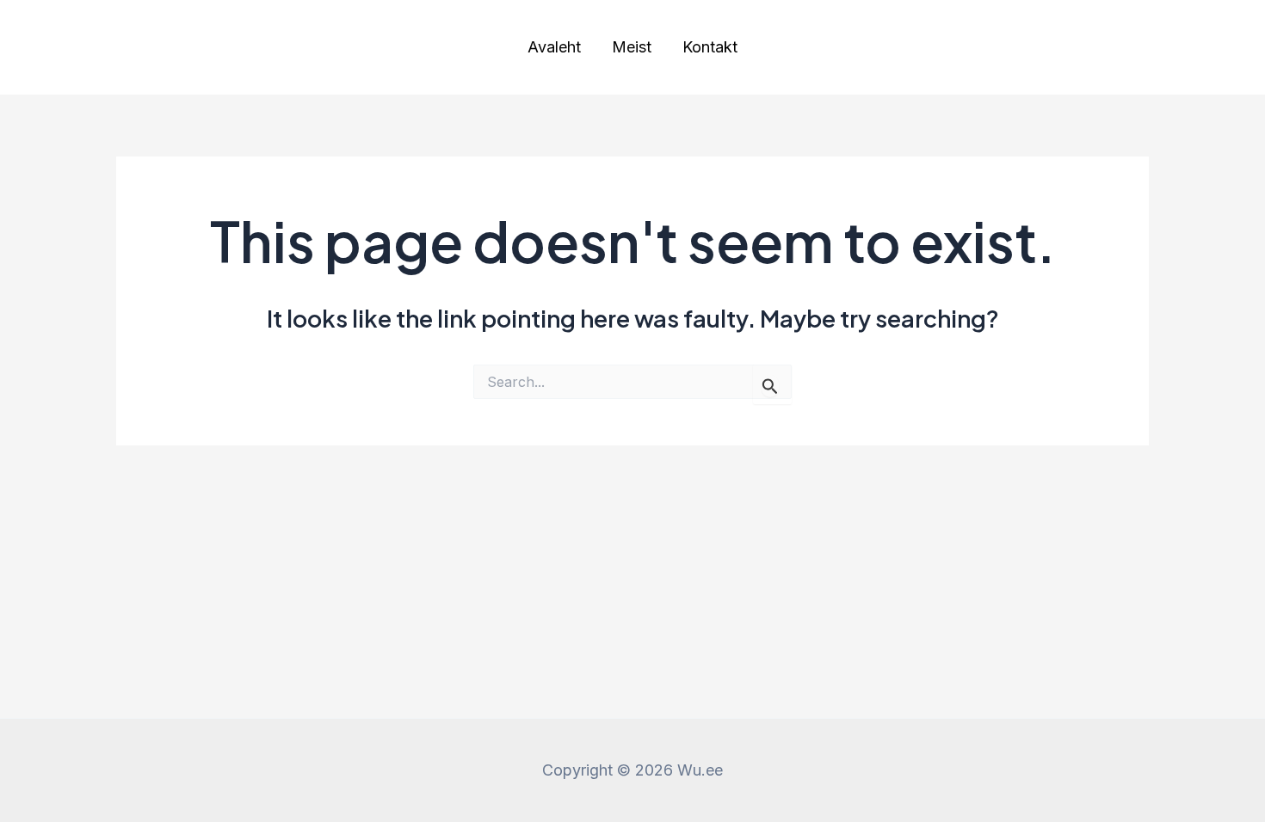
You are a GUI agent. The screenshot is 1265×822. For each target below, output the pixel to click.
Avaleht (554, 47)
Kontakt (709, 47)
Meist (631, 47)
